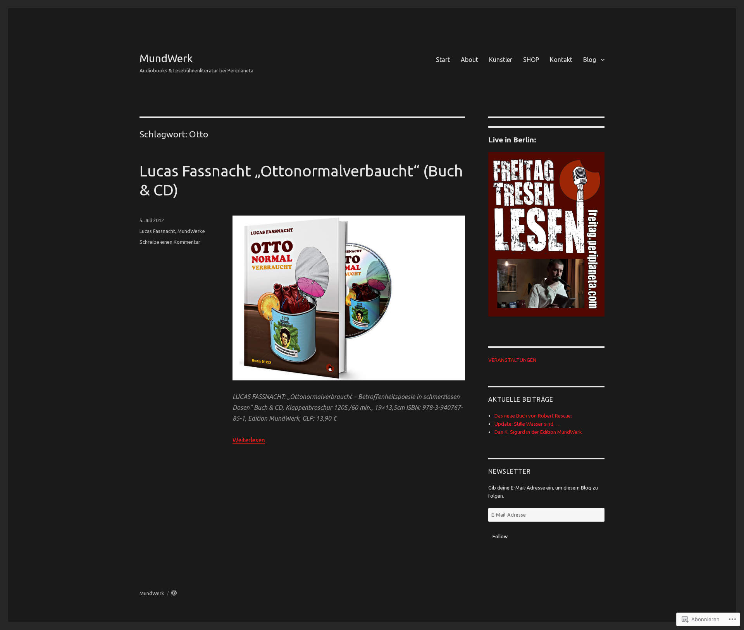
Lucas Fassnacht (157, 231)
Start (443, 59)
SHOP (531, 59)
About (469, 59)
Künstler (500, 59)
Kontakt (561, 59)
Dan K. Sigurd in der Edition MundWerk (538, 432)
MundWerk (166, 58)
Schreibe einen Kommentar (170, 242)
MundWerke (191, 231)
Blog (589, 59)
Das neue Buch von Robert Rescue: (533, 415)
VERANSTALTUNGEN (512, 360)
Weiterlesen (248, 440)
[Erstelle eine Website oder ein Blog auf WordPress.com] (174, 593)
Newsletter (509, 471)
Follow (500, 536)
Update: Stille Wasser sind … (527, 423)
